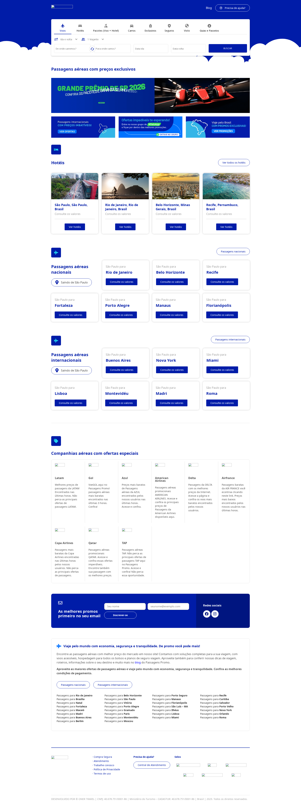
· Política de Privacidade (106, 769)
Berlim (80, 721)
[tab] (62, 28)
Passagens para (74, 695)
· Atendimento (100, 761)
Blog (209, 8)
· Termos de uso (101, 773)
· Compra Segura (102, 756)
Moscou (128, 721)
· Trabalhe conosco (103, 765)
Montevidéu (131, 717)
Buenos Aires (83, 717)
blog (138, 662)
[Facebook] (206, 614)
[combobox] (72, 49)
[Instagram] (215, 614)
